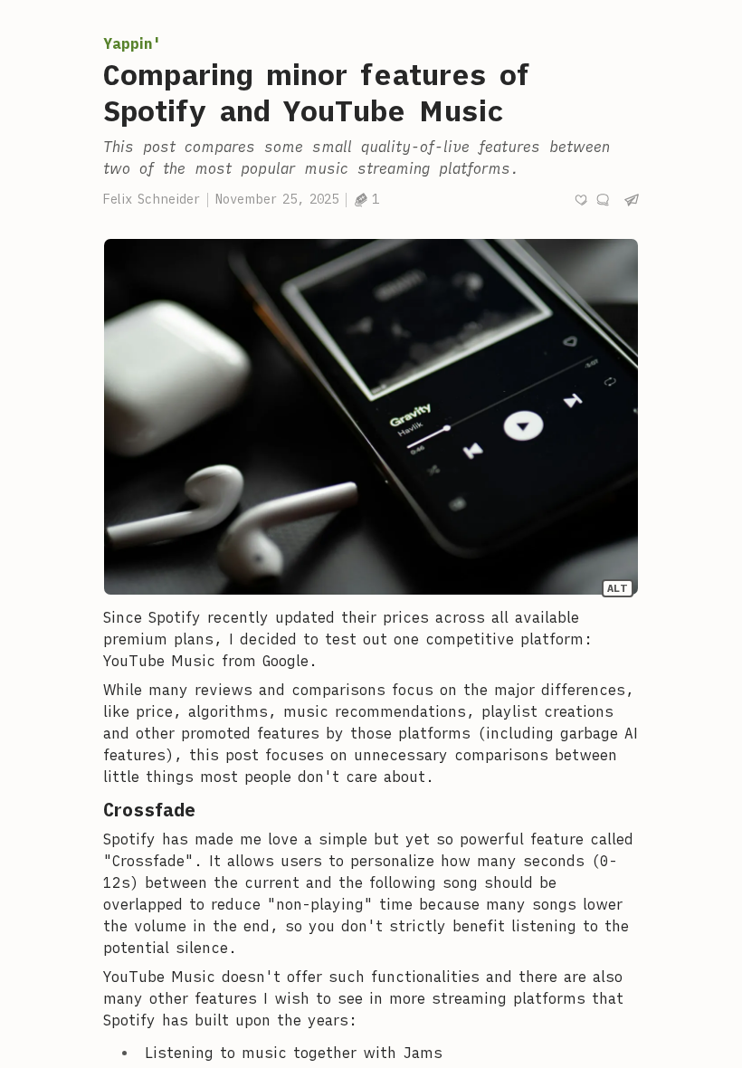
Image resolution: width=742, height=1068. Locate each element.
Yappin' (132, 43)
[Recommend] (581, 200)
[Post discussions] (602, 200)
